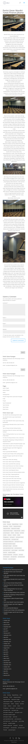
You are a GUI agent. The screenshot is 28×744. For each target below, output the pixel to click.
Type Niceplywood (7, 403)
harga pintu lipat (17, 530)
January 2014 (7, 675)
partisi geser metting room (8, 541)
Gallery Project (6, 390)
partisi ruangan (14, 550)
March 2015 (6, 658)
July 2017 (6, 629)
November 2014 (7, 664)
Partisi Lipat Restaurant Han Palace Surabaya (13, 466)
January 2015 (7, 660)
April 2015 (6, 656)
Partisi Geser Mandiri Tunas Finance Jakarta (13, 445)
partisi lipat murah (6, 550)
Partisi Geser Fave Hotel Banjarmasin (11, 480)
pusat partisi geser (11, 559)
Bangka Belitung (15, 524)
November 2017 (7, 626)
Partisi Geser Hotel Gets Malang (10, 459)
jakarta (23, 530)
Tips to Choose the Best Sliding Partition (12, 428)
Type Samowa (6, 405)
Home (4, 392)
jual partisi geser (6, 532)
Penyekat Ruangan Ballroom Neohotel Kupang (13, 485)
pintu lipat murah (21, 556)
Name (4, 317)
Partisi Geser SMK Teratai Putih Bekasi (11, 461)
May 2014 (6, 673)
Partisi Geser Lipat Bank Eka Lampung (11, 463)
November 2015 (7, 641)
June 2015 (6, 652)
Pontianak (5, 559)
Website (4, 329)
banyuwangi (5, 526)
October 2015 (7, 643)
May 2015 (6, 654)
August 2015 (6, 648)
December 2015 (7, 639)
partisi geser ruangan (7, 545)
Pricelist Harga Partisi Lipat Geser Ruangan (12, 396)
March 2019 (6, 622)
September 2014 (7, 669)
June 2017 (6, 631)
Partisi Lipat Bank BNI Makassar (10, 451)
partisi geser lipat (15, 539)
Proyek (4, 400)
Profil (4, 398)
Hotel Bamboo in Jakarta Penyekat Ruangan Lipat (14, 443)
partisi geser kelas (6, 539)
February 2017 (7, 633)
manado (14, 535)
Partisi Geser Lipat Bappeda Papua (11, 470)
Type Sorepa (5, 407)
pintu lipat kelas (14, 556)
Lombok (4, 535)
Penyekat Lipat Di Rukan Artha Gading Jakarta (13, 453)
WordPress (14, 742)
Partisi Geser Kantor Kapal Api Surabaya (12, 468)
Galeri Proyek (6, 388)
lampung (17, 532)
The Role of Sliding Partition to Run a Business (13, 437)
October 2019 (7, 620)
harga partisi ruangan (15, 528)
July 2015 (6, 650)
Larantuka (22, 532)
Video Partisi (5, 409)
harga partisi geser (17, 526)
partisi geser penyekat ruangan (9, 543)
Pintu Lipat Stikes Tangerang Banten (11, 474)
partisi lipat (15, 545)
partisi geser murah (18, 541)
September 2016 (7, 635)
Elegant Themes (13, 740)
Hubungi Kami (6, 394)
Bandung (9, 524)
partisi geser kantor (19, 537)
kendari (12, 532)
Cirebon (10, 526)
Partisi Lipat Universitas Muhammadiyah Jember (14, 472)
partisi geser (12, 537)
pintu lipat (21, 554)
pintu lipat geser (6, 556)
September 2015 (7, 645)
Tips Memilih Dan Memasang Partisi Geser (12, 415)
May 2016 (6, 637)
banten (21, 524)
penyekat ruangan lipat (7, 554)
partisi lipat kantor (18, 548)
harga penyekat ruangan (8, 530)
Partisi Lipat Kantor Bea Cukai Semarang (12, 478)
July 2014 (6, 671)
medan (18, 535)
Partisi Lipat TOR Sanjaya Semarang (11, 476)
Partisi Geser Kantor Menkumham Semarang (13, 487)
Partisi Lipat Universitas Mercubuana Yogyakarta (14, 482)
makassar (9, 535)
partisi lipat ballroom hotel (8, 548)
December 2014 (7, 662)
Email (4, 323)
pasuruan (5, 552)
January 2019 (7, 624)
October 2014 (7, 666)
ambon (4, 524)
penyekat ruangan (11, 552)
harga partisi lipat (6, 528)
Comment (5, 303)
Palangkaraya (5, 537)
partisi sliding (21, 550)
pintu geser (15, 554)
